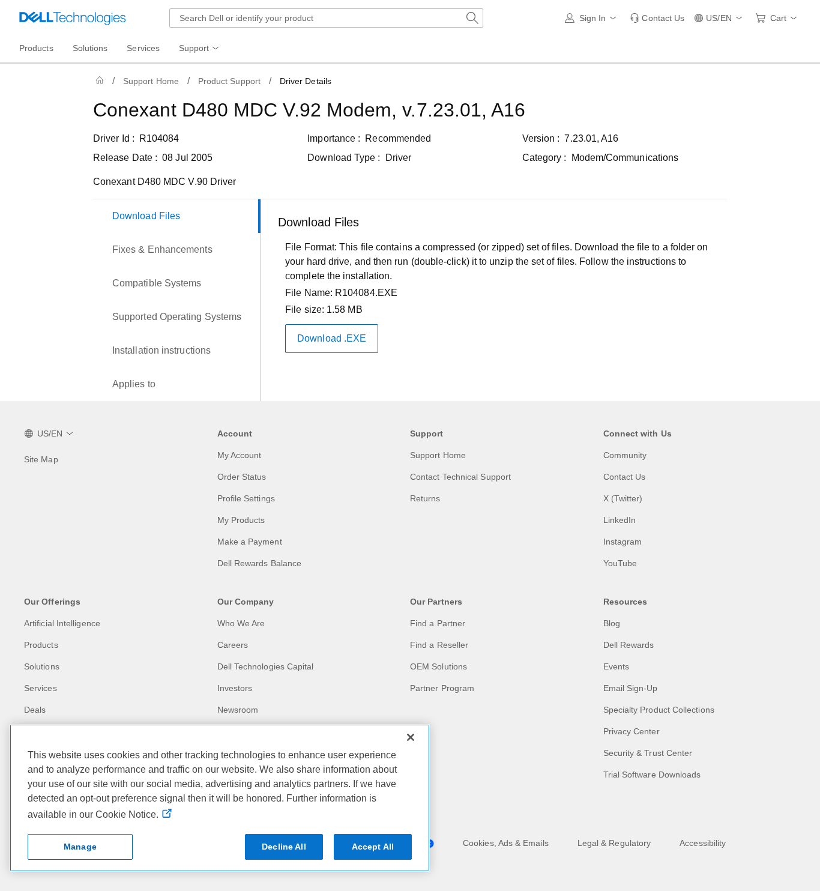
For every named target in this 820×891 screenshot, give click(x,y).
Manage (80, 846)
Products (41, 645)
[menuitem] (200, 48)
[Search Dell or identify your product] (472, 18)
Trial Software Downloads (652, 774)
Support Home (151, 81)
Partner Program (442, 688)
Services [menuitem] (143, 48)
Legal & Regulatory (614, 843)
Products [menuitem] (36, 48)
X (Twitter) (623, 498)
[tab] (177, 216)
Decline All (284, 846)
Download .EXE (331, 338)
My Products (241, 520)
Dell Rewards (628, 645)
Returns (425, 498)
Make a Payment (249, 541)
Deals (35, 709)
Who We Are (241, 623)
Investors (235, 688)
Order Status (242, 477)
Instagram (622, 541)
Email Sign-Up (630, 688)
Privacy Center (631, 731)
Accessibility (703, 843)
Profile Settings (246, 498)
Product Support (229, 81)
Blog (611, 623)
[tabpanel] (497, 302)
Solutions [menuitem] (90, 48)
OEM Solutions (438, 666)
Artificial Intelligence (62, 623)
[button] (593, 18)
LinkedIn (619, 520)
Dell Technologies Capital (265, 666)
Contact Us (624, 477)
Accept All (373, 846)
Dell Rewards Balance (259, 563)
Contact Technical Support (460, 477)
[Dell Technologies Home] (72, 18)
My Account (239, 455)
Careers (233, 645)
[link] (657, 18)
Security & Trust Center (648, 753)
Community (625, 455)
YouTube (620, 563)
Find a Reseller (439, 645)
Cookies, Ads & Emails (506, 843)
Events (616, 666)
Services (40, 688)
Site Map (41, 459)
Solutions (41, 666)
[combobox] (326, 18)
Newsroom (238, 709)
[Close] (410, 737)
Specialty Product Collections (658, 709)
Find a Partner (437, 623)
